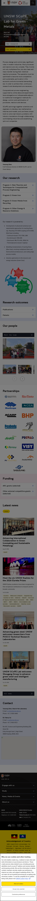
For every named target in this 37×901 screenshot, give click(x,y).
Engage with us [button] (8, 785)
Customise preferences (18, 894)
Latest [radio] (6, 511)
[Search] (33, 3)
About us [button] (5, 802)
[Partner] (23, 3)
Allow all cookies (18, 883)
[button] (18, 44)
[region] (18, 877)
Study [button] (4, 791)
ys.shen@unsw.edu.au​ (14, 711)
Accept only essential (18, 889)
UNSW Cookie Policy (23, 878)
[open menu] (4, 3)
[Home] (12, 3)
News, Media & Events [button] (11, 796)
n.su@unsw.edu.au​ (13, 720)
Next (22, 381)
